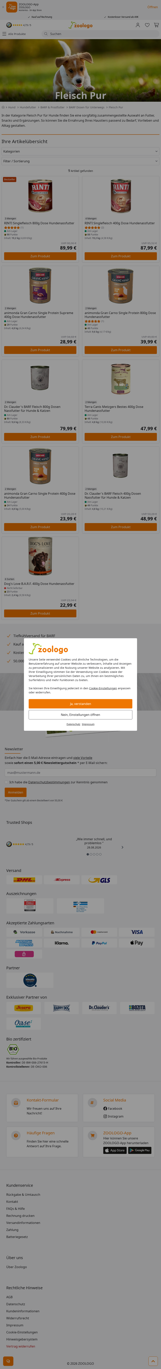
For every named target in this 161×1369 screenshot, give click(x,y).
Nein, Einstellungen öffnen (80, 715)
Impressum (88, 724)
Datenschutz (73, 724)
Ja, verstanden (80, 704)
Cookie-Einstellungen (103, 688)
